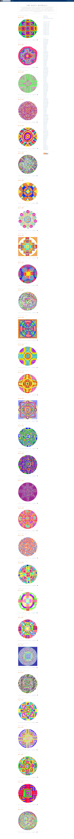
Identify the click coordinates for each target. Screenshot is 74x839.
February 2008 (45, 90)
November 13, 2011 (46, 22)
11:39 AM (29, 777)
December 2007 (45, 88)
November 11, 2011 (46, 25)
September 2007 (45, 84)
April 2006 (45, 61)
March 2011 (45, 139)
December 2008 (45, 103)
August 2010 (45, 129)
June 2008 (45, 95)
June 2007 (45, 80)
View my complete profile (48, 18)
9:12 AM (29, 530)
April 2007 (45, 77)
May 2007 (45, 78)
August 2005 (45, 51)
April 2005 (45, 46)
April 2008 (45, 93)
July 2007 (44, 81)
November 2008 (45, 102)
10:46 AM (29, 94)
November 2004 (45, 39)
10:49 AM (29, 312)
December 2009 (45, 119)
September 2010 (45, 131)
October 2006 (45, 69)
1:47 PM (29, 122)
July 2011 (44, 144)
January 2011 (45, 136)
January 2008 (45, 89)
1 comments (33, 67)
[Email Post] (37, 39)
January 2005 (45, 42)
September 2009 (45, 115)
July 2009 (44, 112)
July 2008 (44, 97)
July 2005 (44, 50)
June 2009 (45, 111)
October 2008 (45, 101)
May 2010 (45, 126)
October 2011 (45, 148)
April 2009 (45, 108)
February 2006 (45, 59)
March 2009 (45, 107)
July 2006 (44, 65)
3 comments (33, 367)
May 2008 (45, 94)
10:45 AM (29, 585)
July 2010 (44, 128)
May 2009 (45, 110)
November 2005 (45, 55)
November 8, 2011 (46, 29)
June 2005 (45, 48)
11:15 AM (29, 448)
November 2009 (45, 118)
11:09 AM (29, 804)
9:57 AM (29, 67)
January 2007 (45, 73)
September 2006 (45, 68)
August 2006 (45, 67)
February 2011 (45, 137)
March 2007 (45, 76)
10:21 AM (29, 503)
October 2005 (45, 53)
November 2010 (45, 133)
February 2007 (45, 74)
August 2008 (45, 98)
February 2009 (45, 106)
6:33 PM (29, 367)
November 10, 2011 (46, 26)
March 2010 (45, 123)
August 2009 (45, 114)
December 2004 (45, 40)
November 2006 (45, 70)
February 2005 (45, 43)
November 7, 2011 (46, 30)
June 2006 (45, 64)
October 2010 (45, 132)
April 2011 (45, 140)
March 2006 (45, 60)
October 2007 (45, 85)
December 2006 (45, 72)
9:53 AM (29, 667)
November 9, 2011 (46, 28)
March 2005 (45, 44)
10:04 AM (29, 640)
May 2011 (45, 141)
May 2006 (45, 63)
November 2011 (45, 149)
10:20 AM (29, 230)
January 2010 (45, 120)
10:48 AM (29, 340)
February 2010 (45, 122)
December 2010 (45, 135)
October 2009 (45, 116)
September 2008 (45, 99)
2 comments (34, 148)
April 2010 (45, 124)
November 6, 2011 (46, 32)
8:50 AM (29, 175)
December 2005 (45, 56)
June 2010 (45, 127)
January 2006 (45, 57)
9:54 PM (29, 285)
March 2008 (45, 91)
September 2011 (45, 147)
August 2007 (45, 82)
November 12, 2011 (46, 24)
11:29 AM (29, 148)
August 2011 (45, 145)
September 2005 (45, 52)
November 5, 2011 (46, 33)
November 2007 (45, 86)
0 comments (34, 340)
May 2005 (45, 47)
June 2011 (45, 143)
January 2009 (45, 105)
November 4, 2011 (46, 34)
